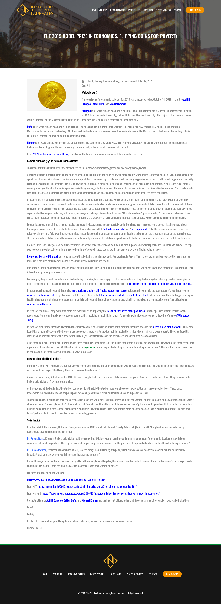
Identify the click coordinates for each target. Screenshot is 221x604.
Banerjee (86, 111)
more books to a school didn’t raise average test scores (99, 290)
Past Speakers (134, 10)
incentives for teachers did (40, 295)
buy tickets (195, 10)
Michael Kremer (90, 500)
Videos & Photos (163, 10)
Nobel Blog (148, 10)
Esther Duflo (70, 500)
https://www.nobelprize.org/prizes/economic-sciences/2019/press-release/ (66, 479)
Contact (177, 10)
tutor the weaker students (112, 295)
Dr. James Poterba (36, 450)
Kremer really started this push (42, 256)
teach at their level (138, 295)
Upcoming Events (117, 10)
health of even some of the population (126, 311)
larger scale (89, 347)
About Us (103, 10)
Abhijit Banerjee (54, 500)
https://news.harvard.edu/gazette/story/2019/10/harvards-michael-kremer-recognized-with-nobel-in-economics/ (101, 493)
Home (94, 10)
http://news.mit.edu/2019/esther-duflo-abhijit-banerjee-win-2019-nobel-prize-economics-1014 (87, 486)
